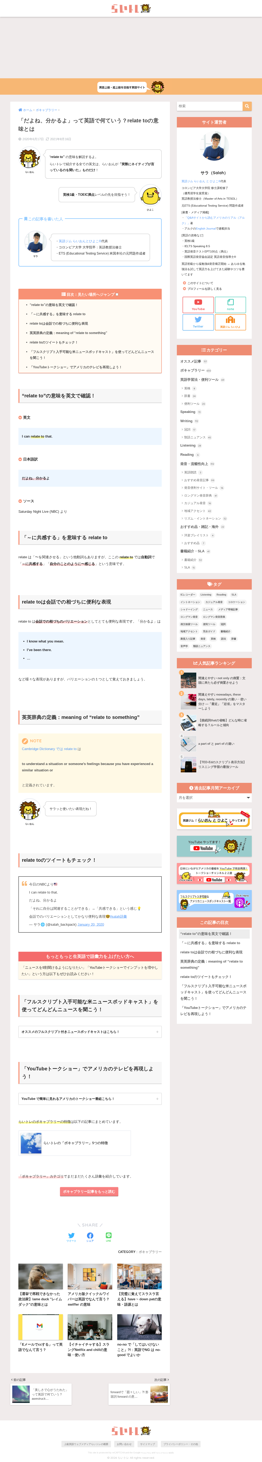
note (230, 309)
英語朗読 (192, 472)
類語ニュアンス (197, 437)
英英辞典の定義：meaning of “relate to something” (68, 333)
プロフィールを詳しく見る (204, 288)
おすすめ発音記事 (199, 480)
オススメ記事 (193, 361)
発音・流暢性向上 (197, 464)
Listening (190, 445)
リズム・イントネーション (205, 518)
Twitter (198, 326)
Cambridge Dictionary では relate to (49, 749)
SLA (189, 567)
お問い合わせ (124, 1444)
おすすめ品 (194, 543)
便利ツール (194, 403)
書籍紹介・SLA (195, 551)
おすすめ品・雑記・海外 (202, 527)
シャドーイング (189, 609)
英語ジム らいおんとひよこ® (80, 241)
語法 (223, 638)
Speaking (190, 412)
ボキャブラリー (150, 1252)
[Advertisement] (131, 47)
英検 (189, 388)
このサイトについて (200, 283)
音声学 (184, 646)
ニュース (208, 609)
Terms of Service (162, 1453)
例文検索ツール (189, 624)
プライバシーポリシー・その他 (181, 1444)
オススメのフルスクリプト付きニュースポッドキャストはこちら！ (70, 1031)
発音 (203, 638)
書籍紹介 (193, 560)
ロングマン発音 (189, 616)
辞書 (190, 396)
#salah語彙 (118, 917)
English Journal (206, 228)
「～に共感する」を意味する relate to (58, 314)
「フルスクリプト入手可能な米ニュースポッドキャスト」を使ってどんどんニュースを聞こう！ (92, 355)
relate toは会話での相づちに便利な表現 (59, 323)
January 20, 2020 (91, 925)
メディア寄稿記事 (228, 609)
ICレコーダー (188, 594)
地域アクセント (197, 511)
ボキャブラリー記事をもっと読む (89, 1192)
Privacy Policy (146, 1453)
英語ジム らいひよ (230, 326)
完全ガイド (209, 631)
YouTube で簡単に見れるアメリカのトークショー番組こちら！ (68, 1098)
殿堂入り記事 (188, 638)
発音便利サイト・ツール (203, 487)
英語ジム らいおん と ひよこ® (201, 181)
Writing (189, 421)
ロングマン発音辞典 (200, 495)
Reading (189, 455)
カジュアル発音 (197, 503)
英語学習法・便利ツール (202, 380)
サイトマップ (147, 1444)
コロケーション (236, 602)
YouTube (198, 309)
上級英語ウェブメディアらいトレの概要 (86, 1444)
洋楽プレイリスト (198, 535)
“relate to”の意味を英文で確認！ (54, 305)
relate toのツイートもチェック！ (54, 342)
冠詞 (189, 429)
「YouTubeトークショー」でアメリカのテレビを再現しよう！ (76, 367)
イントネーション (190, 602)
